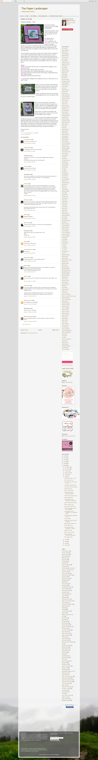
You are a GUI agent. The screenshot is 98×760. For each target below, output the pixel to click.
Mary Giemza (65, 258)
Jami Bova (64, 156)
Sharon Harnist (65, 309)
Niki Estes (64, 285)
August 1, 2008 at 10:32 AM (30, 304)
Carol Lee (64, 88)
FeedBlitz (58, 740)
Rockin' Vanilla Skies (69, 490)
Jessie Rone (65, 184)
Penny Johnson (65, 640)
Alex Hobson (65, 48)
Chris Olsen (64, 103)
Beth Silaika (64, 74)
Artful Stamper (65, 556)
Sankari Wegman (66, 302)
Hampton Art (65, 592)
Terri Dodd (64, 335)
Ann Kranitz (64, 65)
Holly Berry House (66, 599)
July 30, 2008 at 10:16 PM (30, 261)
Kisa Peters (64, 222)
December (67, 467)
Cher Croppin (65, 101)
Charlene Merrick (66, 96)
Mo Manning (65, 621)
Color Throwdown (66, 564)
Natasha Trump (65, 280)
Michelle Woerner (66, 273)
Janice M (26, 166)
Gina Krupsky (65, 141)
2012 (64, 457)
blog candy (64, 559)
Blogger (57, 754)
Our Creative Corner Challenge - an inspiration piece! (70, 512)
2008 (64, 465)
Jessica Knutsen (65, 182)
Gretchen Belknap (66, 143)
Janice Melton (65, 163)
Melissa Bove (65, 261)
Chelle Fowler (65, 100)
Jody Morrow (65, 194)
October (67, 470)
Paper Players (65, 631)
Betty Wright (64, 76)
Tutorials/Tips (65, 691)
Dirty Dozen (64, 576)
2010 (64, 461)
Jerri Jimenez (65, 177)
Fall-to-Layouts (65, 583)
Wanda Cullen (65, 342)
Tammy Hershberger (66, 330)
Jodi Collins (64, 192)
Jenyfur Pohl (65, 175)
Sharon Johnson (65, 311)
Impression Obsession (67, 604)
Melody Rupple (65, 263)
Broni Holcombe (65, 79)
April (66, 543)
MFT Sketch (64, 618)
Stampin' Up (64, 667)
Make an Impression (66, 614)
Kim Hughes (64, 218)
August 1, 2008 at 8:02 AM (30, 296)
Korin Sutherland (66, 225)
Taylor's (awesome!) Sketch (70, 502)
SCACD (63, 654)
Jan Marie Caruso (66, 160)
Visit (67, 365)
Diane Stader (65, 132)
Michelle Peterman (66, 270)
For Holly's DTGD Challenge (70, 486)
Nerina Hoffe (65, 282)
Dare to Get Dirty (66, 573)
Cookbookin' (65, 566)
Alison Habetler (65, 50)
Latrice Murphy (65, 230)
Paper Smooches (66, 633)
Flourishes (64, 585)
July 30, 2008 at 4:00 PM (29, 245)
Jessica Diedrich (65, 179)
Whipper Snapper (66, 700)
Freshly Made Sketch (67, 587)
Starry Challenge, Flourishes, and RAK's (69, 535)
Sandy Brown (65, 301)
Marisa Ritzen (65, 256)
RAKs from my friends (69, 532)
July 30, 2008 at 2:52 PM (29, 237)
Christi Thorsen (65, 105)
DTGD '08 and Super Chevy (70, 495)
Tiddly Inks (64, 685)
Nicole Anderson (65, 284)
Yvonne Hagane (65, 349)
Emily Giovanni (65, 139)
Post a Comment (26, 324)
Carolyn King (65, 93)
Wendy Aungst (65, 344)
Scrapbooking (65, 655)
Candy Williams (65, 82)
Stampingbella (65, 669)
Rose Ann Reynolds (66, 299)
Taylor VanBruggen (66, 332)
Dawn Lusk (64, 125)
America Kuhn (65, 57)
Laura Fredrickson (66, 232)
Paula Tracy (64, 290)
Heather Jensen (65, 144)
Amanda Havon (65, 53)
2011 (64, 459)
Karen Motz (64, 210)
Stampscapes (65, 672)
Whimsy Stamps (65, 698)
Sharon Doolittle (65, 308)
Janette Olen (65, 162)
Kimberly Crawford (66, 220)
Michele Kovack (28, 300)
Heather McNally (65, 148)
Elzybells (64, 581)
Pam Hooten (65, 287)
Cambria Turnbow (66, 81)
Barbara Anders (65, 70)
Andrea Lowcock (65, 62)
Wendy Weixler (65, 347)
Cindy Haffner (27, 139)
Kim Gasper (64, 217)
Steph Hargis (65, 320)
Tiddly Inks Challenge (67, 686)
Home (22, 16)
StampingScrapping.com (67, 671)
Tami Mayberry (65, 327)
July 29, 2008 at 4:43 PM (29, 151)
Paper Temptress (66, 635)
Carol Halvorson (65, 84)
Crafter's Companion (66, 569)
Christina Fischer (66, 107)
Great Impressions (66, 590)
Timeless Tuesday (66, 688)
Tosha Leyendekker (66, 339)
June (66, 539)
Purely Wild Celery (68, 537)
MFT (63, 616)
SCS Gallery (33, 16)
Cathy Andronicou (66, 95)
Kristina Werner (65, 229)
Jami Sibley (64, 158)
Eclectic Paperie (65, 578)
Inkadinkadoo (65, 606)
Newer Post (24, 330)
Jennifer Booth (65, 174)
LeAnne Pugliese (66, 235)
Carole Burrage (65, 89)
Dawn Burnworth (65, 122)
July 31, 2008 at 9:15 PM (29, 271)
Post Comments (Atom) (32, 333)
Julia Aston (26, 285)
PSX (63, 643)
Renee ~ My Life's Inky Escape (69, 296)
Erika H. (26, 276)
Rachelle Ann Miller (66, 645)
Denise (25, 265)
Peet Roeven (65, 292)
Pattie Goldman (65, 289)
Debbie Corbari (65, 129)
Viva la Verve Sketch (66, 695)
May (66, 541)
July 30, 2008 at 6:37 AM (29, 195)
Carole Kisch (65, 91)
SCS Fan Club (65, 657)
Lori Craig (64, 244)
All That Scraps (65, 552)
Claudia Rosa (65, 117)
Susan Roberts (65, 323)
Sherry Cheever (65, 315)
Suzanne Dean (65, 325)
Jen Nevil (64, 168)
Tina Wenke (64, 690)
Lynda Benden (65, 251)
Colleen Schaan (65, 119)
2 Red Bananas (65, 551)
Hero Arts (64, 595)
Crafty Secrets (65, 571)
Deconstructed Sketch (67, 575)
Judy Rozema (65, 198)
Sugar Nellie (64, 674)
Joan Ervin (64, 187)
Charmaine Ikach (66, 98)
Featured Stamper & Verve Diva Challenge (70, 509)
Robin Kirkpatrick (66, 297)
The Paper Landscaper (34, 8)
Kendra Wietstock (66, 215)
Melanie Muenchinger (67, 260)
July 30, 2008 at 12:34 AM (30, 170)
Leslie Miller (64, 237)
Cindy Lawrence (65, 113)
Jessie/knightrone (28, 249)
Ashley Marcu (65, 69)
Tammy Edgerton (66, 328)
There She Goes (65, 683)
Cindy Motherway (66, 115)
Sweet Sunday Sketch (67, 679)
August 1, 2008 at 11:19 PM (30, 312)
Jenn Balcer (64, 172)
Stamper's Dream (66, 666)
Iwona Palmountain (66, 151)
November (67, 469)
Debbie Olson (65, 131)
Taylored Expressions (67, 681)
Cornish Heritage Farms (67, 568)
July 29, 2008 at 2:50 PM (29, 143)
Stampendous (65, 664)
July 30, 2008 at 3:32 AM (29, 179)
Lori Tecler (64, 249)
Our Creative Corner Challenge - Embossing (70, 500)
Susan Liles (64, 321)
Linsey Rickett (65, 242)
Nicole (25, 214)
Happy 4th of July (68, 530)
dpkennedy (26, 222)
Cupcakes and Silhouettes (70, 485)
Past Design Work (43, 16)
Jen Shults (64, 170)
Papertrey (64, 636)
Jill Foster (64, 186)
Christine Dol (65, 108)
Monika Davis (65, 277)
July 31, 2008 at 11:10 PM (30, 281)
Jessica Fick (64, 180)
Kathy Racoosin (65, 213)
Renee (25, 241)
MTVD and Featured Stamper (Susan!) (69, 493)
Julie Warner (65, 206)
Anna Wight (64, 67)
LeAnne (26, 183)
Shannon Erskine (66, 304)
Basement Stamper (28, 316)
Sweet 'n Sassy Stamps (67, 676)
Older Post (55, 330)
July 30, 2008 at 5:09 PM (29, 253)
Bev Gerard (64, 77)
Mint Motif (64, 619)
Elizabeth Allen (65, 137)
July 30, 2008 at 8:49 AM (29, 218)
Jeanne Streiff (65, 165)
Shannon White (65, 306)
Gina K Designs (65, 588)
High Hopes (64, 597)
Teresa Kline (65, 333)
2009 (64, 463)
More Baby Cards (68, 488)
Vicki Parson (65, 340)
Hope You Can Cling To (67, 600)
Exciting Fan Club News (69, 506)
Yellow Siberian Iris (68, 525)
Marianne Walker (66, 254)
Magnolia (64, 612)
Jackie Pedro (27, 147)
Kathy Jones (65, 211)
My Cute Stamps (65, 624)
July (66, 476)
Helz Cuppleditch (66, 593)
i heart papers (65, 602)
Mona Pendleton (65, 275)
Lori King (64, 246)
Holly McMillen (65, 150)
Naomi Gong (65, 278)
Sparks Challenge (66, 661)
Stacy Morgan (65, 318)
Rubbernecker (65, 650)
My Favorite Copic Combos (55, 16)
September (67, 472)
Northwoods (64, 628)
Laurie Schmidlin (65, 234)
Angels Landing (65, 554)
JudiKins (64, 607)
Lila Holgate (64, 239)
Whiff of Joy (64, 697)
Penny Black (27, 134)
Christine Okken (65, 110)
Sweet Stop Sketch (66, 678)
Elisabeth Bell (65, 580)
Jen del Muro (65, 167)
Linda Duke (64, 241)
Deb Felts (64, 127)
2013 (64, 456)
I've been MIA (67, 518)
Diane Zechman (65, 134)
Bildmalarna (64, 557)
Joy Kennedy (65, 196)
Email (27, 16)
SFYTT (63, 659)
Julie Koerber (65, 201)
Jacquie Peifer (65, 155)
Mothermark (27, 199)
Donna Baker (65, 136)
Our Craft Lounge (66, 630)
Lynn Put (64, 253)
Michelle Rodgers (66, 272)
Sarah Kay (64, 652)
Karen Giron (64, 208)
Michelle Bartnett (66, 268)
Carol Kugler (65, 86)
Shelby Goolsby (65, 313)
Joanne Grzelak (65, 191)
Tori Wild (64, 337)
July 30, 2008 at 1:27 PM (29, 226)
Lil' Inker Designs (66, 611)
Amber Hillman (65, 55)
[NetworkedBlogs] (69, 705)
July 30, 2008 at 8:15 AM (29, 210)
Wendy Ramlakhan (66, 345)
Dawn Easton (27, 257)
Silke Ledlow (65, 316)
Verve (63, 693)
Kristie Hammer (65, 227)
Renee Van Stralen (66, 294)
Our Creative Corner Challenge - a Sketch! (69, 528)
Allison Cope (65, 52)
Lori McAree (64, 247)
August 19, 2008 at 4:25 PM (30, 321)
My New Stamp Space (67, 626)
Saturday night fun (68, 497)
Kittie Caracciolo (65, 223)
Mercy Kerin (64, 265)
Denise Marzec (72, 20)
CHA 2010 (64, 563)
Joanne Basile (65, 189)
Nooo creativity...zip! (68, 504)
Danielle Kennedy (66, 120)
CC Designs (64, 561)
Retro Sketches (65, 648)
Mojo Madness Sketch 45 (70, 523)
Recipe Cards (65, 647)
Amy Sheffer (65, 60)
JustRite (64, 609)
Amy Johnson (65, 58)
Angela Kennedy (65, 64)
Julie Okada (64, 203)
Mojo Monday (65, 623)
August (66, 474)
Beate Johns (65, 72)
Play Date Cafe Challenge (68, 642)
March (66, 545)
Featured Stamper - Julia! (70, 478)
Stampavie (64, 662)
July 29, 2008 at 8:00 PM (29, 162)
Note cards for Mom (68, 480)
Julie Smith (64, 205)
